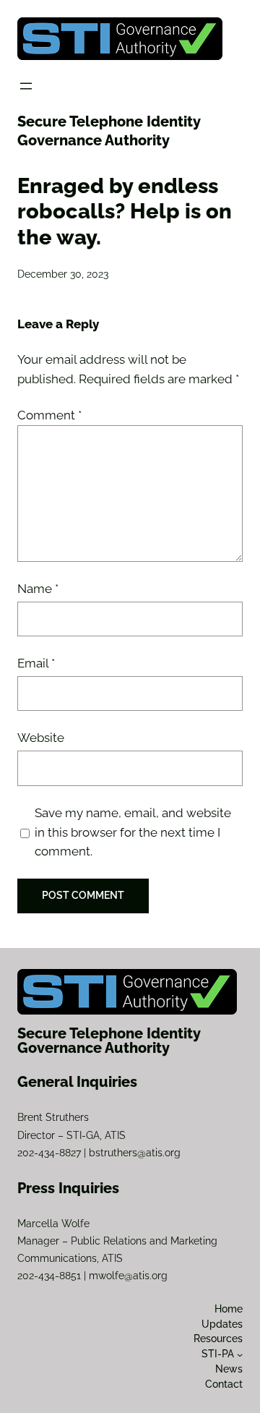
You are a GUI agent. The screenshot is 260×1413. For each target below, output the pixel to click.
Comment (49, 415)
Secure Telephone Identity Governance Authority (109, 1040)
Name (37, 588)
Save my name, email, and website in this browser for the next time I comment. (133, 832)
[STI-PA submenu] (240, 1354)
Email (36, 663)
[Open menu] (26, 86)
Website (40, 737)
